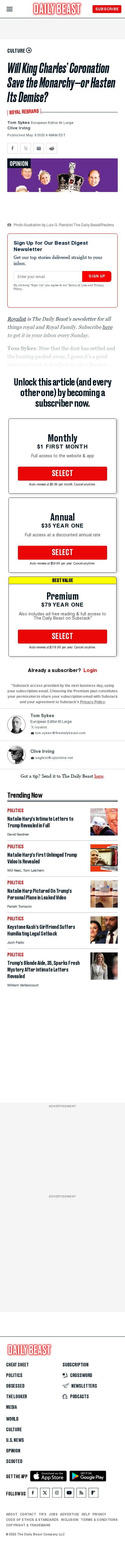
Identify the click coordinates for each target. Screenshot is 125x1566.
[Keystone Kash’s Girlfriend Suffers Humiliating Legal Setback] (104, 942)
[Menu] (15, 9)
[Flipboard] (93, 1494)
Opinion (13, 1450)
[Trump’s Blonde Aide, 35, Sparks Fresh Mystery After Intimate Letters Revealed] (104, 978)
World (12, 1419)
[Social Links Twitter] (45, 1494)
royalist (41, 727)
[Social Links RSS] (81, 1494)
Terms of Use (78, 285)
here (98, 776)
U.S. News (15, 1440)
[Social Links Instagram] (57, 1494)
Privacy (99, 1514)
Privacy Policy (92, 702)
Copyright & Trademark (28, 1525)
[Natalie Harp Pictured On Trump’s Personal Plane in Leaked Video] (104, 906)
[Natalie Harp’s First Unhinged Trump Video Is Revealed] (104, 869)
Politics (14, 1375)
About (12, 1514)
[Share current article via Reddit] (51, 148)
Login (90, 670)
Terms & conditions (99, 1519)
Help (86, 1514)
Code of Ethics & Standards (32, 1519)
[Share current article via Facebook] (12, 148)
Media (11, 1407)
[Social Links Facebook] (33, 1494)
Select (62, 474)
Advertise (69, 1514)
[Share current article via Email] (38, 148)
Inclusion (69, 1519)
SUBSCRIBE (107, 9)
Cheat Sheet (17, 1364)
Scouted (14, 1461)
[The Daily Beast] (57, 9)
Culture (14, 1429)
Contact (28, 1514)
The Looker (16, 1396)
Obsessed (15, 1386)
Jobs (53, 1514)
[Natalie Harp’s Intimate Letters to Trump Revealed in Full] (104, 833)
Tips (42, 1514)
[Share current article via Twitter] (25, 148)
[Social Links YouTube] (69, 1494)
